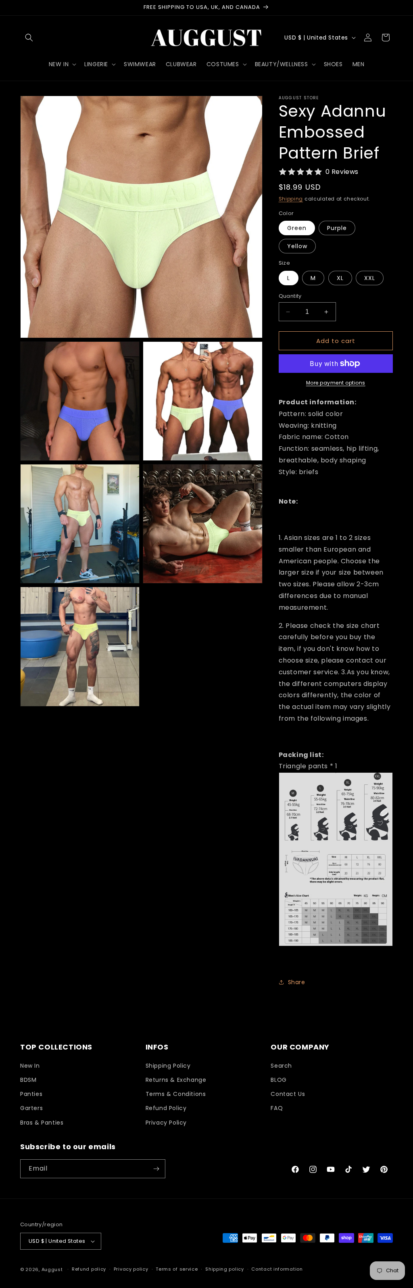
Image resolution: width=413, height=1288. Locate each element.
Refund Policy (166, 1108)
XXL (369, 278)
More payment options (335, 382)
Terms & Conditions (176, 1094)
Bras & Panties (41, 1123)
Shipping (291, 198)
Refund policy (89, 1269)
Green (297, 228)
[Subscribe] (156, 1168)
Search (281, 1066)
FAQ (277, 1108)
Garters (31, 1108)
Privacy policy (131, 1269)
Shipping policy (224, 1269)
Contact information (276, 1269)
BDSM (28, 1080)
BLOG (278, 1080)
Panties (31, 1094)
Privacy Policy (166, 1123)
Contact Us (288, 1094)
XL (340, 278)
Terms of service (177, 1269)
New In (30, 1066)
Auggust (53, 1269)
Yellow (297, 246)
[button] (29, 37)
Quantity (290, 296)
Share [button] (296, 982)
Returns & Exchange (176, 1080)
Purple (337, 228)
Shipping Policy (168, 1066)
